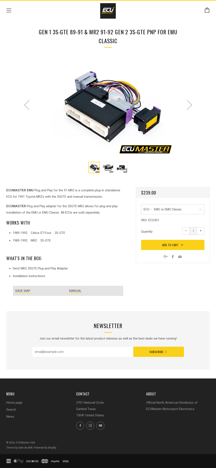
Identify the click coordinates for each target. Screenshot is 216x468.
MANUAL (75, 291)
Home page (14, 402)
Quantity (147, 231)
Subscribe (156, 352)
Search (11, 409)
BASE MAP (22, 291)
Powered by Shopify (45, 447)
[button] (94, 167)
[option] (108, 107)
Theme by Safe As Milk (19, 447)
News (10, 416)
